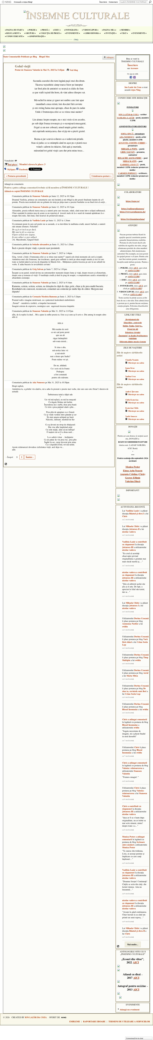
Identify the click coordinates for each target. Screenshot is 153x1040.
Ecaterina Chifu (131, 408)
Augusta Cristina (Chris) (132, 474)
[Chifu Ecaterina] (120, 404)
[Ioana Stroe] (120, 372)
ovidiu (125, 626)
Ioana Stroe (130, 368)
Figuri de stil (132, 329)
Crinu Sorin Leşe (132, 693)
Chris (124, 516)
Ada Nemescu (38, 382)
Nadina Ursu (130, 376)
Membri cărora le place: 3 (32, 164)
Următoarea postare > (101, 176)
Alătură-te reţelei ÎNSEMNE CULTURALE (23, 191)
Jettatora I (134, 605)
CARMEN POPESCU (127, 173)
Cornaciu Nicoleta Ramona (44, 296)
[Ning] (6, 2)
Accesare (134, 68)
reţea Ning (135, 89)
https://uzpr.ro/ (133, 201)
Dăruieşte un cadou (136, 362)
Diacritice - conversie (133, 322)
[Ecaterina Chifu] (120, 412)
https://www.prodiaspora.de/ (133, 211)
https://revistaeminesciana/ (133, 219)
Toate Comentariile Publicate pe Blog (20, 56)
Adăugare (110, 57)
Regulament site (132, 319)
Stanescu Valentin (32, 69)
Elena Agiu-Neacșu (132, 470)
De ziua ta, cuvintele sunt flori (134, 690)
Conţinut (6, 464)
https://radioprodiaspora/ (132, 208)
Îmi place (12, 164)
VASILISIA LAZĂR (125, 117)
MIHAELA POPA (129, 148)
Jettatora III (127, 547)
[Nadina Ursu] (120, 380)
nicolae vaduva (129, 531)
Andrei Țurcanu (132, 391)
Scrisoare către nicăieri (133, 843)
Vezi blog (74, 70)
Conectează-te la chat (134, 1038)
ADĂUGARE (134, 270)
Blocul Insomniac (130, 709)
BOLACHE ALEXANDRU (130, 157)
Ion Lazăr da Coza (133, 87)
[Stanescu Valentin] (8, 72)
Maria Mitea (132, 675)
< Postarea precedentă (16, 176)
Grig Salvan (37, 269)
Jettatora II (134, 529)
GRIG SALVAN (127, 152)
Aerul (145, 672)
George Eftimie (132, 477)
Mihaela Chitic (132, 526)
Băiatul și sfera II (137, 930)
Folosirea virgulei (132, 332)
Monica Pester (133, 466)
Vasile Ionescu (131, 416)
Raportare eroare (94, 1021)
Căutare (150, 2)
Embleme (74, 1021)
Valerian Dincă (132, 481)
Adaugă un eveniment (130, 1009)
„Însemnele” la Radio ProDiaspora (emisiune (133, 337)
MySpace (11, 169)
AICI (135, 267)
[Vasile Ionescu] (120, 420)
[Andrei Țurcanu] (120, 395)
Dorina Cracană (141, 618)
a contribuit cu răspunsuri (134, 543)
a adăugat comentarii (137, 719)
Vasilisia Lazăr (39, 220)
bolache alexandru (40, 244)
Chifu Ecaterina (131, 399)
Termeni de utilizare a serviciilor (129, 1021)
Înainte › (30, 457)
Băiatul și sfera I (136, 513)
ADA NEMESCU (126, 136)
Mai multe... (132, 944)
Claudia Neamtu (132, 359)
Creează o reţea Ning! (23, 2)
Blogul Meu (44, 56)
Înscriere (103, 2)
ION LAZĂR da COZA (129, 114)
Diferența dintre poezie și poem (133, 341)
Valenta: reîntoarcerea (132, 768)
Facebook (23, 169)
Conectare (113, 2)
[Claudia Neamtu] (120, 364)
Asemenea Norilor (130, 623)
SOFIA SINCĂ (127, 133)
